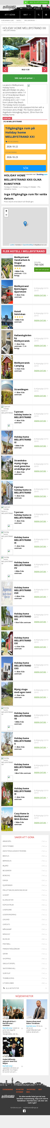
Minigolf (6, 934)
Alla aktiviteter (12, 988)
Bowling (6, 875)
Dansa (5, 880)
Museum (6, 939)
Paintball (7, 944)
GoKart (6, 895)
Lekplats (6, 924)
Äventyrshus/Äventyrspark (14, 851)
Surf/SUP (6, 973)
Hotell (18, 20)
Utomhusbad (8, 983)
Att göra (10, 14)
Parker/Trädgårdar (11, 949)
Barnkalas (7, 861)
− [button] (6, 215)
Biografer (7, 870)
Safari (5, 954)
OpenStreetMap (28, 245)
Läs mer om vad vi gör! (37, 1102)
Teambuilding (8, 978)
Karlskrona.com (7, 20)
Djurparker (7, 885)
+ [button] (6, 211)
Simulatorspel (9, 963)
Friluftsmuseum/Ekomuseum (15, 890)
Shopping (7, 958)
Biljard (5, 866)
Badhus (6, 856)
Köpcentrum (8, 905)
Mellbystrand (29, 20)
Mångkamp (7, 929)
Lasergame (7, 910)
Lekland (6, 919)
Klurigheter (8, 900)
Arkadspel (7, 841)
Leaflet (12, 245)
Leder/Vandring (9, 914)
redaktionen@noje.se (30, 1107)
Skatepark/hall (9, 968)
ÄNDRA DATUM (40, 295)
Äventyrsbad (8, 846)
